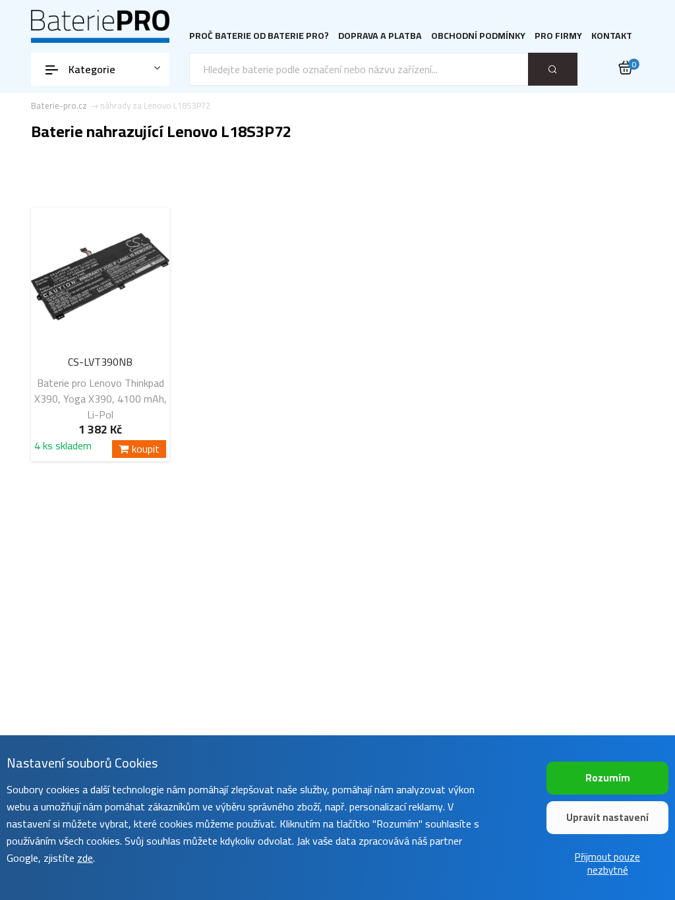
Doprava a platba (380, 36)
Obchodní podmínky (478, 36)
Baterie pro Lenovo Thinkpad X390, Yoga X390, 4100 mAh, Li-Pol (100, 398)
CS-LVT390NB (100, 362)
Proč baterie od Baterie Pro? (259, 36)
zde (85, 858)
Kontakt (611, 36)
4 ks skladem (63, 447)
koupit (146, 449)
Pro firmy (558, 36)
